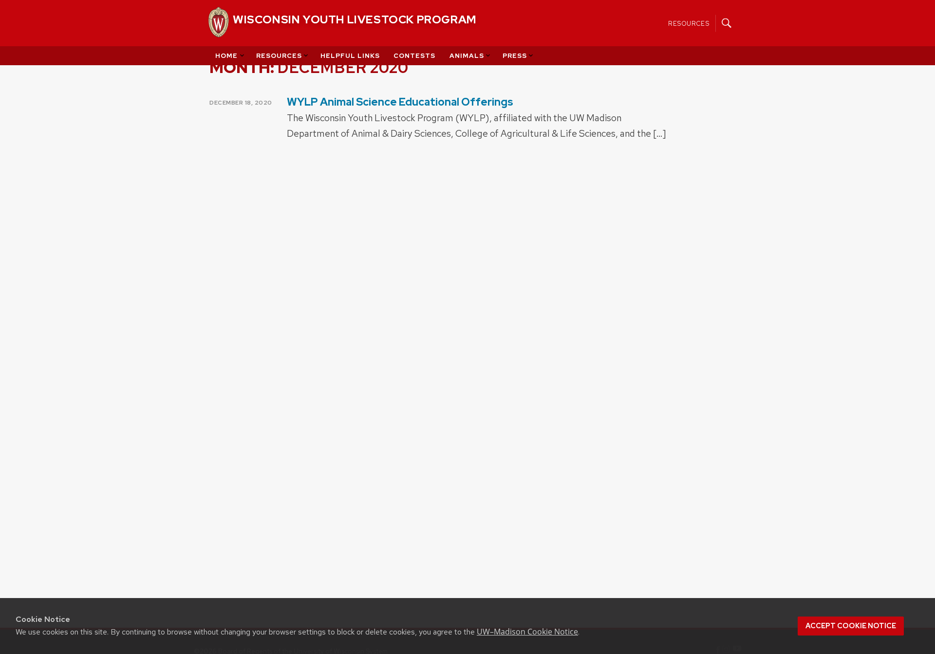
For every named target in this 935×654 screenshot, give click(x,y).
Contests (414, 56)
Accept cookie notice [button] (850, 626)
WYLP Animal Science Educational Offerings (400, 102)
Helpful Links (350, 56)
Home (226, 56)
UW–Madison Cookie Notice (527, 631)
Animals (466, 56)
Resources (689, 23)
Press (515, 56)
